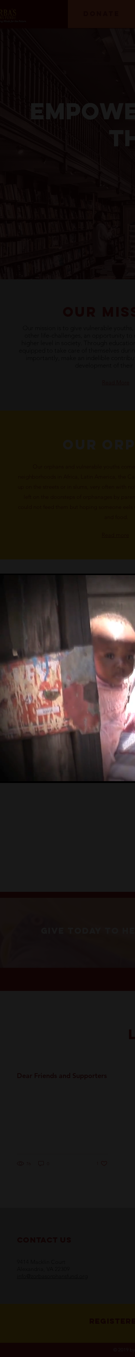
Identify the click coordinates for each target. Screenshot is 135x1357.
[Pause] (10, 773)
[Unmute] (22, 773)
